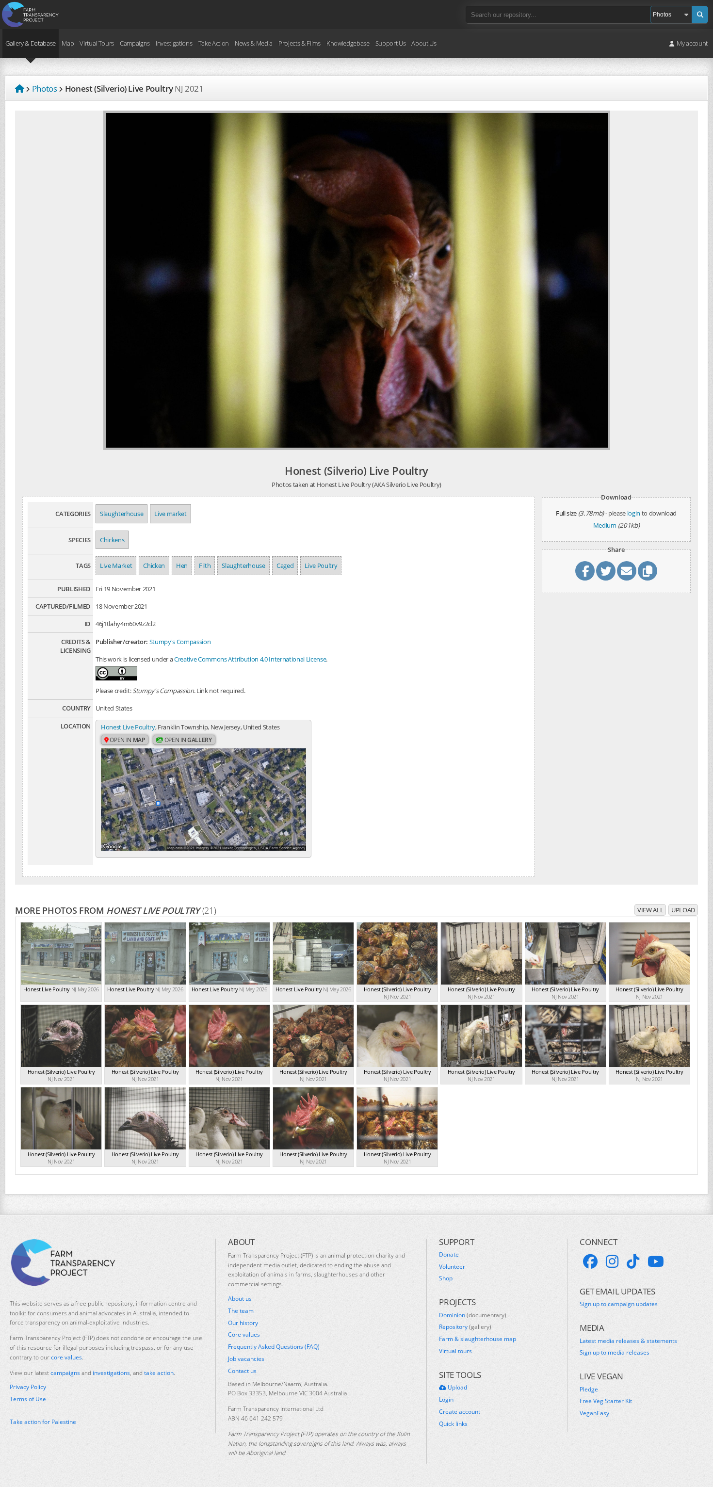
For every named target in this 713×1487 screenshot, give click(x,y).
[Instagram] (612, 1261)
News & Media (254, 43)
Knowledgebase (348, 43)
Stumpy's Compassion (180, 641)
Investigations (174, 43)
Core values (244, 1335)
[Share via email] (626, 571)
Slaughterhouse (121, 513)
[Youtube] (655, 1261)
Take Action (213, 43)
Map (68, 43)
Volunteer (452, 1267)
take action (159, 1373)
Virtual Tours (97, 43)
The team (241, 1311)
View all (650, 909)
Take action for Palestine (43, 1422)
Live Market (116, 565)
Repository (465, 1327)
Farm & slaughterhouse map (477, 1339)
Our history (243, 1323)
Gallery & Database (30, 43)
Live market (170, 513)
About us (240, 1299)
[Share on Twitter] (606, 571)
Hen (182, 565)
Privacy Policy (28, 1387)
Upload (683, 909)
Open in (127, 740)
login (633, 513)
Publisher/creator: (122, 641)
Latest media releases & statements (628, 1341)
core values (66, 1357)
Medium (604, 525)
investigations (111, 1373)
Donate (449, 1255)
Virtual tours (455, 1351)
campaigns (65, 1373)
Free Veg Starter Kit (606, 1401)
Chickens (112, 539)
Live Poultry (321, 565)
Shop (446, 1278)
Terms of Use (28, 1399)
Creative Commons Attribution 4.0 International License (250, 659)
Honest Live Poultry (128, 727)
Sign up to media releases (614, 1353)
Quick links (453, 1424)
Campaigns (135, 43)
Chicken (154, 565)
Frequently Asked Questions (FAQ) (274, 1347)
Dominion (472, 1315)
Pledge (589, 1389)
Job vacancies (246, 1359)
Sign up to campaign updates (619, 1304)
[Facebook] (590, 1261)
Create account (459, 1412)
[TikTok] (633, 1261)
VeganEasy (594, 1413)
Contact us (242, 1371)
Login (446, 1400)
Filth (205, 565)
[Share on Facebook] (585, 571)
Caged (284, 565)
